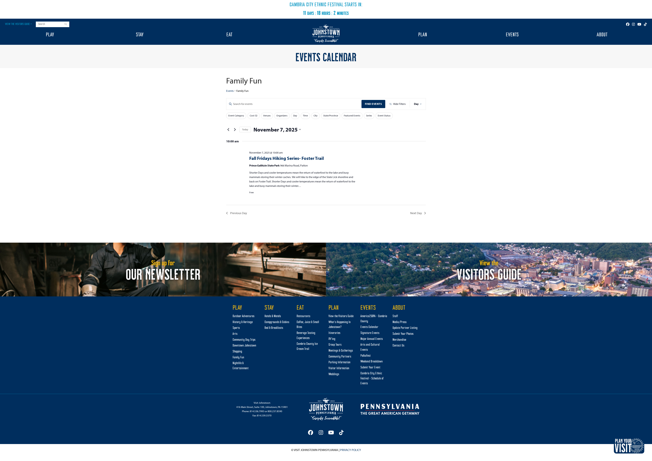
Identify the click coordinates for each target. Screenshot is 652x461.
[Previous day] (228, 129)
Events (230, 90)
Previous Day (238, 213)
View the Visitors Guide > (18, 24)
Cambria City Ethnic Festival (316, 4)
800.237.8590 (275, 411)
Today (245, 129)
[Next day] (235, 129)
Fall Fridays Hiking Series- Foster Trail (286, 158)
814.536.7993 (257, 411)
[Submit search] (66, 24)
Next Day (416, 213)
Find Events (373, 104)
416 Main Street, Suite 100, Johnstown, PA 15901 (262, 407)
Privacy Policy (350, 450)
